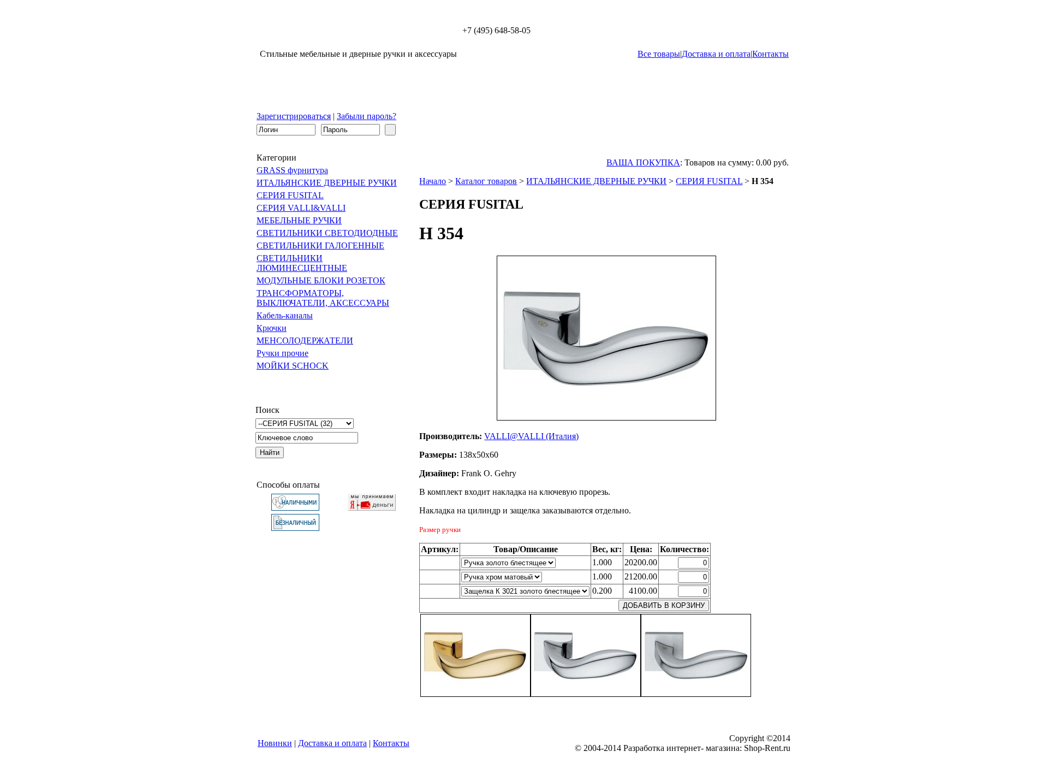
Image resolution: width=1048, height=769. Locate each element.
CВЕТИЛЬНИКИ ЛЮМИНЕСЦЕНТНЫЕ (302, 263)
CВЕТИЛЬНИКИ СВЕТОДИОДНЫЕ (327, 233)
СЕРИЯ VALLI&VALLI (301, 207)
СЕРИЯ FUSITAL (290, 195)
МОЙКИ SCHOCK (293, 365)
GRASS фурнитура (292, 170)
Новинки (275, 743)
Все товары (659, 53)
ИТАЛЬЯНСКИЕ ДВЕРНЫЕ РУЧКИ (327, 182)
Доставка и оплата (716, 53)
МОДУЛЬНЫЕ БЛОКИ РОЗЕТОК (321, 280)
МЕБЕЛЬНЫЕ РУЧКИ (299, 220)
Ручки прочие (282, 353)
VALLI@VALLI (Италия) (531, 436)
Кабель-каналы (285, 315)
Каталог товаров (486, 181)
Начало (432, 181)
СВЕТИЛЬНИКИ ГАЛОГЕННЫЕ (320, 245)
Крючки (272, 328)
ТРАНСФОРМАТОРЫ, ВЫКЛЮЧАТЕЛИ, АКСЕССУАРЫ (323, 297)
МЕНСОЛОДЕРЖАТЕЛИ (305, 340)
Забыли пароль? (366, 116)
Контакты (770, 53)
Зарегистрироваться (294, 116)
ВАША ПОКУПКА (643, 162)
